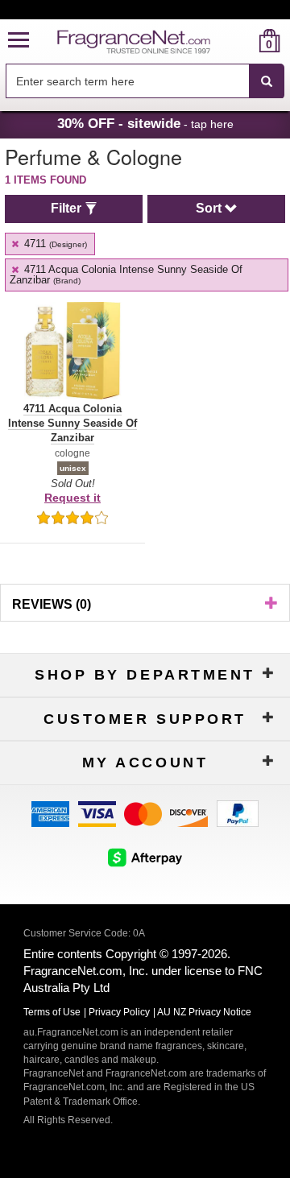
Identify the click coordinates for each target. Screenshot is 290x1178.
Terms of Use (52, 1012)
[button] (18, 40)
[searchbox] (127, 81)
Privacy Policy (119, 1012)
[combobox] (145, 81)
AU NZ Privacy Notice (204, 1012)
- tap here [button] (145, 123)
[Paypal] (238, 813)
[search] (243, 40)
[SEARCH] (266, 81)
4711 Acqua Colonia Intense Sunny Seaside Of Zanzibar (126, 274)
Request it (72, 497)
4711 (54, 244)
